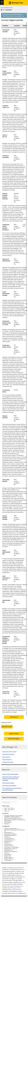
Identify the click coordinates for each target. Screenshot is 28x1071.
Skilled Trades (8, 857)
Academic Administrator (11, 828)
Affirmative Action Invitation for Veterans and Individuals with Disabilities (10, 778)
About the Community (8, 754)
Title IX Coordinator (15, 886)
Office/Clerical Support (11, 851)
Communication (9, 838)
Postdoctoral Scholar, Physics (6, 346)
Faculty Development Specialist (6, 293)
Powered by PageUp (6, 722)
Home (1, 9)
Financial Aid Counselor (5, 30)
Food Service (8, 844)
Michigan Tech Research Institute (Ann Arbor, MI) (14, 820)
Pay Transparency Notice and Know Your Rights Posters (11, 789)
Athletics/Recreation (10, 835)
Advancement (8, 832)
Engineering (8, 841)
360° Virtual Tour (7, 759)
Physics (6, 853)
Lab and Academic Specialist (4, 517)
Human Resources (7, 8)
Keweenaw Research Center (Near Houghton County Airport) (13, 816)
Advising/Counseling (10, 834)
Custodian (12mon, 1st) (5, 106)
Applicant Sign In (14, 733)
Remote (7, 824)
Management (8, 850)
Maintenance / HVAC (10, 848)
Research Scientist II (5, 416)
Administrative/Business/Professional (14, 830)
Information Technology (11, 847)
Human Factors (9, 845)
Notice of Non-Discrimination (10, 774)
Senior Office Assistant (5, 480)
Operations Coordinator (5, 156)
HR (3, 9)
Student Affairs (8, 859)
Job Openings (9, 9)
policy (14, 887)
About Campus (6, 757)
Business (7, 837)
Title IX (20, 882)
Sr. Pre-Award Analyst (6, 390)
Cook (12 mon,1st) (4, 135)
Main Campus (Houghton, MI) (13, 818)
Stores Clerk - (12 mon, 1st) (6, 692)
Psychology (8, 854)
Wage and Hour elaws (8, 783)
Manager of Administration (6, 259)
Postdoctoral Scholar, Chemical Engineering (5, 227)
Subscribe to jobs (7, 726)
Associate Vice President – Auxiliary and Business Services (6, 640)
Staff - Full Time (9, 808)
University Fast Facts (7, 762)
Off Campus (8, 822)
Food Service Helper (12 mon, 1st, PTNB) (6, 322)
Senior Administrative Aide (6, 551)
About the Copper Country (9, 751)
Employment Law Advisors (9, 785)
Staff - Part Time (9, 809)
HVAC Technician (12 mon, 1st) (6, 577)
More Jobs (14, 717)
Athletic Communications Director (6, 72)
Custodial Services (9, 840)
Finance (7, 842)
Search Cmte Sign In (13, 738)
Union (6, 811)
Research (7, 856)
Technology (8, 860)
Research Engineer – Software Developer (5, 196)
